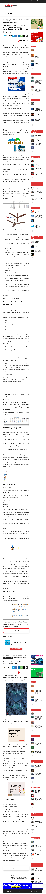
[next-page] (33, 68)
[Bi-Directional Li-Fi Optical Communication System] (32, 50)
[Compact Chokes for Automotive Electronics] (32, 192)
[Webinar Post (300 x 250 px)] (16, 90)
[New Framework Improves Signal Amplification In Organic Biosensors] (32, 120)
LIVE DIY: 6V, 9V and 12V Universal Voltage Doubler (38, 169)
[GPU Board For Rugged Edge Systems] (32, 199)
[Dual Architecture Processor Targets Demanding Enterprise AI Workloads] (32, 109)
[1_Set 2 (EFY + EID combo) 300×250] (37, 41)
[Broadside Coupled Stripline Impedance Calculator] (32, 246)
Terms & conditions (18, 891)
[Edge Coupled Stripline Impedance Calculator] (32, 251)
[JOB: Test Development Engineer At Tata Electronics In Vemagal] (32, 216)
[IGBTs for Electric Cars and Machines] (32, 188)
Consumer (13, 19)
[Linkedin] (34, 0)
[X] (36, 0)
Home (4, 19)
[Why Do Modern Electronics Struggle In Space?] (32, 64)
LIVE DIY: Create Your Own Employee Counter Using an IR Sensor (38, 161)
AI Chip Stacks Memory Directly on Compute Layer (38, 148)
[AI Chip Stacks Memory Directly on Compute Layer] (32, 147)
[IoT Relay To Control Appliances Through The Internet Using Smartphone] (32, 55)
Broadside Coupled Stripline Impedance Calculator (38, 246)
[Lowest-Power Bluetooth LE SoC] (32, 140)
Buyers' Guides (6, 22)
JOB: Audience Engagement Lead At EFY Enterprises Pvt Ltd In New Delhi (38, 227)
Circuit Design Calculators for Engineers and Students (38, 242)
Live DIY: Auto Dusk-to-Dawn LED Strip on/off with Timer (38, 173)
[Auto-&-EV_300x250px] (16, 151)
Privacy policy (24, 891)
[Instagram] (32, 0)
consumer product (9, 636)
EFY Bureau (7, 35)
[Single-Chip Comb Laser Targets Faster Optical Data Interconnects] (32, 103)
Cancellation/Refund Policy (31, 891)
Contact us (12, 891)
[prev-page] (31, 68)
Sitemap (37, 891)
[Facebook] (31, 0)
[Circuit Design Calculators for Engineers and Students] (32, 242)
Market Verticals (8, 19)
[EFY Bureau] (5, 35)
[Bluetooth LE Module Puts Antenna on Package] (32, 136)
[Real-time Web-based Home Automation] (32, 77)
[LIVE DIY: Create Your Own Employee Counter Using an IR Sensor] (32, 161)
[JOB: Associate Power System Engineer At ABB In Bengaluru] (32, 211)
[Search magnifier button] (38, 11)
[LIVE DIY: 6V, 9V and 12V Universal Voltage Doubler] (32, 169)
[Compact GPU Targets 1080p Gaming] (32, 195)
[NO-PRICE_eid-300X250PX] (37, 28)
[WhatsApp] (21, 36)
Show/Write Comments (16, 648)
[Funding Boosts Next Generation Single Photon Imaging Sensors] (32, 114)
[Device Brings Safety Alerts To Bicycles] (32, 144)
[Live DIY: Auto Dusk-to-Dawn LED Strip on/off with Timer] (32, 173)
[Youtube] (37, 0)
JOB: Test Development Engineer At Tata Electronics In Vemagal (38, 216)
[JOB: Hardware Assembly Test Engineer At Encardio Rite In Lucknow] (32, 220)
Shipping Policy (6, 891)
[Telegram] (13, 36)
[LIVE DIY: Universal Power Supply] (32, 165)
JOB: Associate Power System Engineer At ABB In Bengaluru (38, 212)
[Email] (24, 36)
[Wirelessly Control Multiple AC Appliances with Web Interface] (32, 90)
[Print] (27, 36)
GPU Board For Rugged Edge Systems (38, 199)
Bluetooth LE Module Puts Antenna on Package (38, 136)
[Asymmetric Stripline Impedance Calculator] (32, 254)
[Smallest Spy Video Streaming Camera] (32, 87)
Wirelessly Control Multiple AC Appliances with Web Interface (38, 90)
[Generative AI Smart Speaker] (32, 61)
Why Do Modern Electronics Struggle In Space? (38, 64)
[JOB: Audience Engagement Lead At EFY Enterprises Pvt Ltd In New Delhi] (32, 226)
